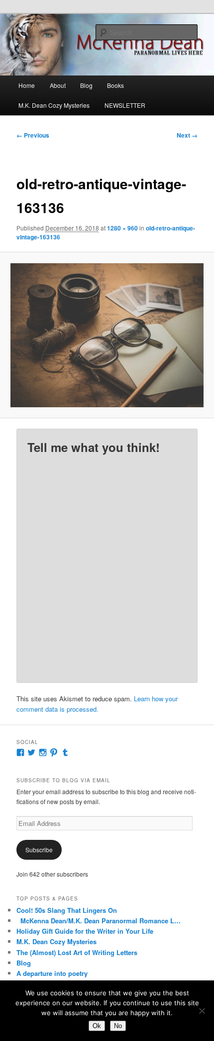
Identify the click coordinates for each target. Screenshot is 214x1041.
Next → (187, 135)
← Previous (32, 135)
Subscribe (39, 849)
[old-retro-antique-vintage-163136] (106, 335)
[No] (202, 1011)
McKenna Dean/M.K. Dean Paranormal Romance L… (98, 920)
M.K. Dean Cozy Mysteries (54, 105)
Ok (97, 1026)
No (118, 1026)
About (58, 85)
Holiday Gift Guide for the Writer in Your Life (84, 931)
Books (115, 85)
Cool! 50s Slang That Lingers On (66, 910)
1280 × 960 (122, 227)
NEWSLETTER (125, 105)
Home (26, 85)
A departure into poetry (52, 973)
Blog (86, 85)
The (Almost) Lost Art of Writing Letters (76, 952)
